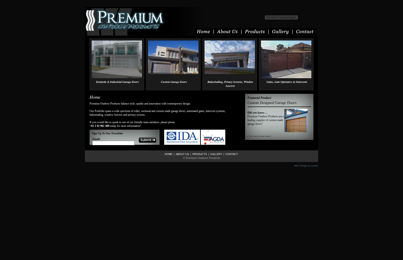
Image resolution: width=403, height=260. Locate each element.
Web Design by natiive (306, 165)
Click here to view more (259, 136)
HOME (168, 154)
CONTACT (231, 154)
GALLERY (216, 154)
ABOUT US (182, 154)
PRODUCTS (199, 154)
